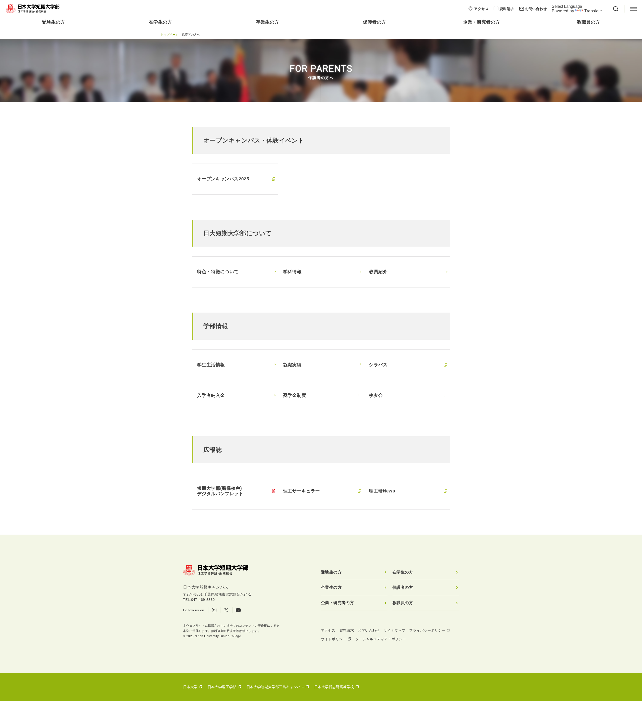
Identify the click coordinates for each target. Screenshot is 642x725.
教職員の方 (588, 22)
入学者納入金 (211, 395)
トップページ (169, 34)
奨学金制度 (294, 395)
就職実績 (292, 364)
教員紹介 (378, 271)
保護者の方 (374, 22)
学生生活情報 (211, 364)
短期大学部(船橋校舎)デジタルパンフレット (220, 491)
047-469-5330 (203, 600)
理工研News (382, 490)
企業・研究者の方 (481, 22)
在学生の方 (160, 22)
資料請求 (507, 9)
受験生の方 (53, 22)
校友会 (376, 395)
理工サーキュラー (301, 490)
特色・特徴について (218, 271)
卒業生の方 (267, 22)
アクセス (481, 9)
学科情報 (292, 271)
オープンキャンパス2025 (223, 178)
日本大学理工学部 (222, 687)
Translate (593, 11)
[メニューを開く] (633, 9)
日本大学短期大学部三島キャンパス (275, 687)
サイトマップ (394, 630)
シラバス (378, 364)
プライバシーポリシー (427, 630)
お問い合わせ (536, 9)
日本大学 (190, 687)
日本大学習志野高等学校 (334, 687)
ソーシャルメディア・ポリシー (380, 639)
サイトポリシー (333, 639)
